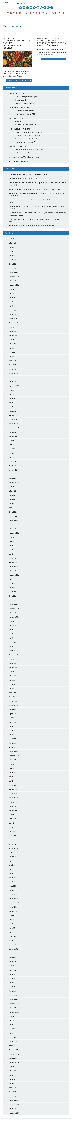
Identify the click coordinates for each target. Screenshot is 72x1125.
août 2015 (12, 764)
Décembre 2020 (14, 520)
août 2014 (12, 814)
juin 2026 (12, 247)
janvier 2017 (13, 701)
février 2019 (13, 596)
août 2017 (12, 672)
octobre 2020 (13, 529)
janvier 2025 (13, 318)
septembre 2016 (14, 714)
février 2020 (13, 562)
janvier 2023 (13, 419)
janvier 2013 (13, 894)
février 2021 (13, 512)
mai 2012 (12, 928)
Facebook (20, 7)
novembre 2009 (14, 1054)
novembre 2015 (14, 756)
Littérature (18, 121)
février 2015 (13, 789)
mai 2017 (12, 684)
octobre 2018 (13, 613)
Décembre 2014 (14, 798)
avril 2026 (12, 255)
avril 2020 (12, 554)
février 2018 (13, 646)
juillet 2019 (12, 579)
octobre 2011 (13, 957)
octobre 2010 (13, 1008)
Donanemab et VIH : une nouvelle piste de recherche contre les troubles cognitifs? (36, 189)
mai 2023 (12, 403)
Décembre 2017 (14, 655)
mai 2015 (12, 777)
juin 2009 (12, 1075)
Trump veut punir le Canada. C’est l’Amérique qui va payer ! (28, 174)
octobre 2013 (13, 856)
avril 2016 (12, 735)
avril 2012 (12, 932)
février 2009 (13, 1092)
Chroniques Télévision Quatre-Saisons (27, 135)
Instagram (41, 7)
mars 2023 (12, 411)
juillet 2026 (12, 243)
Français (17, 3)
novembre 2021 (14, 474)
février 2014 (13, 840)
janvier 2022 (13, 470)
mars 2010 (12, 1037)
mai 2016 (12, 730)
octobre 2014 (13, 806)
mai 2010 (12, 1029)
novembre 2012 (14, 903)
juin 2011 (12, 974)
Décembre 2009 (14, 1050)
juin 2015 (12, 772)
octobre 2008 (13, 1109)
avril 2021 (12, 503)
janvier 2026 (13, 268)
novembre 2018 (14, 608)
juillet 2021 (12, 491)
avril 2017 (12, 688)
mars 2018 (12, 642)
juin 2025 (12, 297)
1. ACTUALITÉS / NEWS (17, 93)
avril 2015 (12, 781)
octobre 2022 (13, 432)
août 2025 (12, 289)
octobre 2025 (13, 281)
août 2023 (12, 390)
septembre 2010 (14, 1012)
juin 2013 (12, 873)
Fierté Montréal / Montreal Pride (25, 114)
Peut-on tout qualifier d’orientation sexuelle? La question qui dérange (31, 225)
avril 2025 (12, 306)
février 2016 (13, 743)
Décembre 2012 (14, 898)
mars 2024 (12, 361)
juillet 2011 (12, 970)
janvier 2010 (13, 1046)
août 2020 (12, 537)
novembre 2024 (14, 327)
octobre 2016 (13, 709)
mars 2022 (12, 461)
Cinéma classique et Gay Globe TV (26, 139)
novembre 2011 (14, 953)
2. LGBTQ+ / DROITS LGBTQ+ (19, 107)
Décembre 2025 (14, 272)
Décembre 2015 (14, 751)
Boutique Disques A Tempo (24, 153)
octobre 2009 (13, 1058)
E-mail (48, 8)
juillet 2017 (12, 676)
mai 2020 (12, 550)
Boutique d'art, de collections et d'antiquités (29, 149)
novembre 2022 (14, 428)
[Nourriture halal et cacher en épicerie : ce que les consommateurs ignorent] (17, 67)
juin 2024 (12, 348)
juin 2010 (12, 1025)
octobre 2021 (13, 478)
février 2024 (13, 365)
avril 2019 (12, 587)
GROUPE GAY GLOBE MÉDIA (36, 13)
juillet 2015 (12, 768)
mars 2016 (12, 739)
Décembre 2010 (14, 999)
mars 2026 (12, 260)
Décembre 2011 (14, 949)
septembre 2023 (14, 386)
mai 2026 (12, 251)
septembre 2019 (14, 575)
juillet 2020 (12, 541)
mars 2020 (12, 558)
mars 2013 (12, 886)
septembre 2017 (14, 667)
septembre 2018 (14, 617)
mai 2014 (12, 827)
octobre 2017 (13, 663)
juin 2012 (12, 924)
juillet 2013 (12, 869)
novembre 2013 (14, 852)
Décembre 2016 (14, 705)
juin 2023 (12, 398)
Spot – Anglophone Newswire (24, 103)
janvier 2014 (13, 844)
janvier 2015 (13, 793)
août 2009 (12, 1067)
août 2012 (12, 915)
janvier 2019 (13, 600)
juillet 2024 (12, 344)
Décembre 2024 (14, 323)
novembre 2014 (14, 802)
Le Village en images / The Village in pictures (24, 157)
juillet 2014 (12, 819)
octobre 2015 (13, 760)
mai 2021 (12, 499)
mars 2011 (12, 987)
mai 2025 (12, 302)
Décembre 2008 (14, 1100)
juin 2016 (12, 726)
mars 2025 (12, 310)
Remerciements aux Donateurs (19, 161)
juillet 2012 (12, 919)
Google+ (27, 7)
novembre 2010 (14, 1004)
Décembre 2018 (14, 604)
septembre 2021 (14, 482)
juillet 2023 (12, 394)
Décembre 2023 (14, 373)
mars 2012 (12, 936)
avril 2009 (12, 1083)
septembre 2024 (14, 335)
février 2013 (13, 890)
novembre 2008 (14, 1104)
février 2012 (13, 940)
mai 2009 (12, 1079)
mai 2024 (12, 352)
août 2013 (12, 865)
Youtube (37, 7)
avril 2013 (12, 882)
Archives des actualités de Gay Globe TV (28, 132)
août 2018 (12, 621)
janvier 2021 (13, 516)
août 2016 (12, 718)
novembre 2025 (14, 276)
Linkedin (34, 7)
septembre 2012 (14, 911)
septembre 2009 (14, 1062)
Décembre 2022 (14, 424)
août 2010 (12, 1016)
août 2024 (12, 340)
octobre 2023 (13, 382)
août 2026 (12, 239)
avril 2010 (12, 1033)
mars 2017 (12, 693)
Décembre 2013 (14, 848)
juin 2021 (12, 495)
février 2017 (13, 697)
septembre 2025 (14, 285)
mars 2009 (12, 1088)
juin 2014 (12, 823)
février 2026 (13, 264)
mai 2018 (12, 634)
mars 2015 (12, 785)
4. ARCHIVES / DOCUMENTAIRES (21, 129)
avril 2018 (12, 638)
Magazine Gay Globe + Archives (25, 125)
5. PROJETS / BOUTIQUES (18, 146)
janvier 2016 (13, 747)
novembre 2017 (14, 659)
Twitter (24, 7)
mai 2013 (12, 877)
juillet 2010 (12, 1020)
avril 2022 (12, 457)
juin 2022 (12, 449)
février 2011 (12, 991)
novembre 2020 (14, 524)
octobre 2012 (13, 907)
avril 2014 (12, 831)
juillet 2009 (12, 1071)
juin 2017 (12, 680)
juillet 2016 (12, 722)
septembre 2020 (14, 533)
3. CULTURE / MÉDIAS (16, 118)
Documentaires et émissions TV (25, 142)
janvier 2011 (13, 995)
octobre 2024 (13, 331)
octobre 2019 (13, 571)
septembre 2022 (14, 436)
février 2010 (13, 1041)
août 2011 (12, 966)
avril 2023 (12, 407)
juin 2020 (12, 545)
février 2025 (13, 314)
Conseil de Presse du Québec (24, 111)
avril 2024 (12, 356)
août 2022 (12, 440)
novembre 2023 (14, 377)
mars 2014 (12, 835)
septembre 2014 (14, 810)
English (23, 3)
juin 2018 (12, 629)
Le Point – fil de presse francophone (26, 97)
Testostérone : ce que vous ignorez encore (23, 178)
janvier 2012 (13, 945)
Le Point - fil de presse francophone (19, 80)
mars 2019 (12, 592)
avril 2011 (12, 983)
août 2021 (12, 487)
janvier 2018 (13, 651)
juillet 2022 (12, 445)
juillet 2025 (12, 293)
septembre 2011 (14, 961)
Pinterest (31, 7)
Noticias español (20, 100)
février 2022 (13, 466)
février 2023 (13, 415)
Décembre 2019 (14, 566)
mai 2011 (12, 978)
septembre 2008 (14, 1113)
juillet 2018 (12, 625)
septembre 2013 (14, 861)
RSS (44, 7)
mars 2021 (12, 508)
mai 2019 (12, 583)
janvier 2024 (13, 369)
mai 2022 (12, 453)
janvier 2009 (13, 1096)
